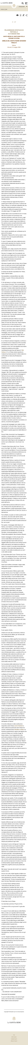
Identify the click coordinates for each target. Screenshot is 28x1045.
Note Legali (14, 1037)
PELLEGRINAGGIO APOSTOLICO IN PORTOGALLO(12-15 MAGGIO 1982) (14, 32)
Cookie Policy (14, 1039)
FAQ (14, 1034)
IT (12, 22)
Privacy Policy (14, 1041)
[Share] (27, 15)
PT (15, 22)
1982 (6, 9)
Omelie (3, 9)
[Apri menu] (26, 3)
